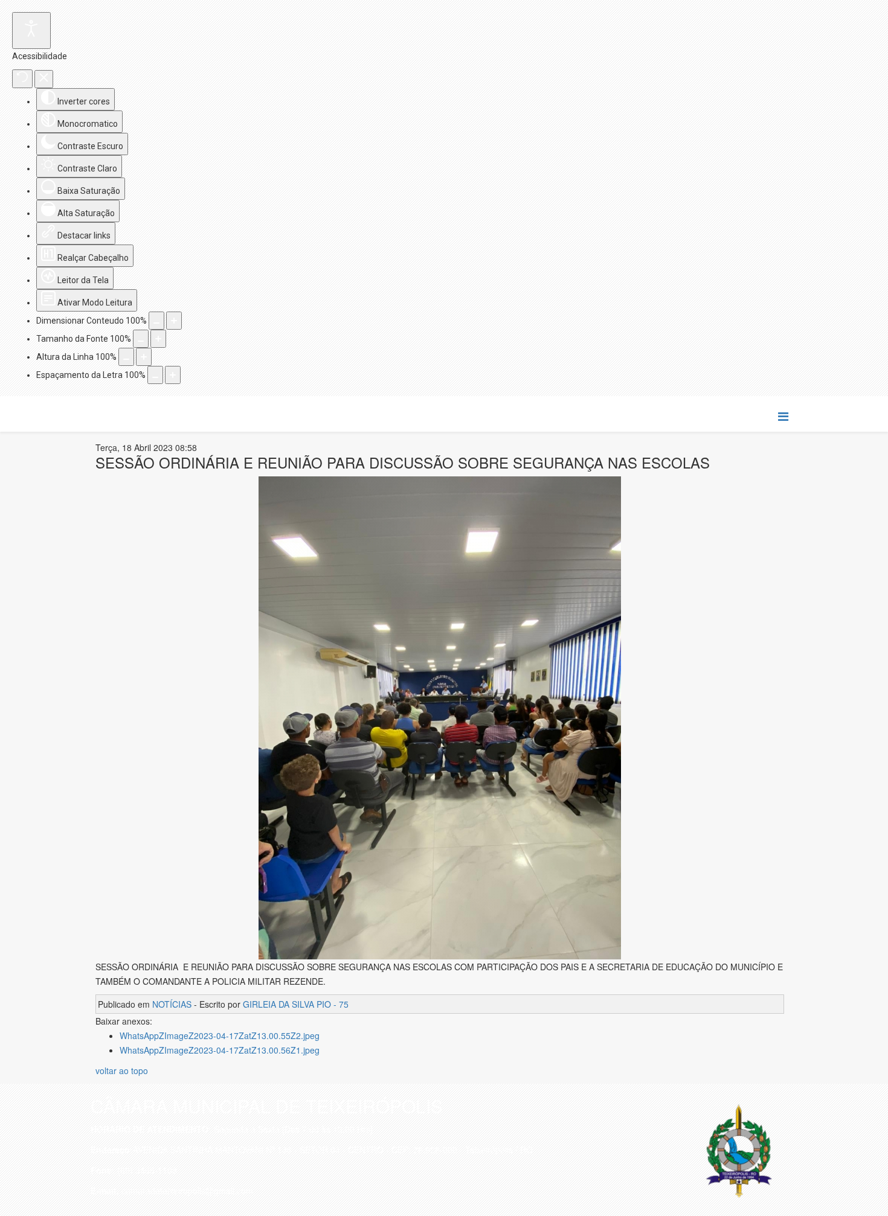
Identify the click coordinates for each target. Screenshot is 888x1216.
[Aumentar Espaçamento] (173, 375)
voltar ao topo (121, 1070)
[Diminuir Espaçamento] (155, 375)
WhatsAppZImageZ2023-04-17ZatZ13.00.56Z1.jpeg (220, 1050)
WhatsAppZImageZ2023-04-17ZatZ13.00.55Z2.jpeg (220, 1035)
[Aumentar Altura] (144, 357)
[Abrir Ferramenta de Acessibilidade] (31, 30)
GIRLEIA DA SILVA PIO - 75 (296, 1004)
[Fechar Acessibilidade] (43, 79)
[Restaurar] (22, 78)
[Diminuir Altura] (126, 357)
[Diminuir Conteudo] (156, 321)
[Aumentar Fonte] (158, 339)
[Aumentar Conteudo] (174, 321)
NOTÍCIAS (171, 1004)
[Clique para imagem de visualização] (439, 717)
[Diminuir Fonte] (141, 339)
